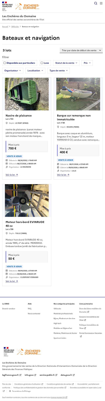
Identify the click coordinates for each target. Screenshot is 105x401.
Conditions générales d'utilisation (27, 384)
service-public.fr (47, 375)
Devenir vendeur (8, 308)
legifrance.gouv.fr (10, 375)
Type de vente (57, 70)
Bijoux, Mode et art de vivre (64, 318)
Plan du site (6, 384)
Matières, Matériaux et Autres (65, 333)
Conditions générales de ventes (59, 384)
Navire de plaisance (19, 116)
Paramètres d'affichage (21, 391)
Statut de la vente (64, 63)
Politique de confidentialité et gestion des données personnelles (39, 387)
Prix (86, 63)
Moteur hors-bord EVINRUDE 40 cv (25, 224)
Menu (101, 3)
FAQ (29, 308)
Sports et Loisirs (60, 338)
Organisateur (11, 70)
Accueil (5, 26)
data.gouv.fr (66, 375)
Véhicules (15, 26)
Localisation (33, 70)
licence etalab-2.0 (58, 397)
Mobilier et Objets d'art (63, 328)
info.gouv (29, 375)
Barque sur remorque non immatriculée (74, 117)
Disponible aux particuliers (21, 63)
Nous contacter (34, 313)
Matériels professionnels (63, 313)
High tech (57, 323)
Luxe (46, 63)
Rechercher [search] (95, 3)
